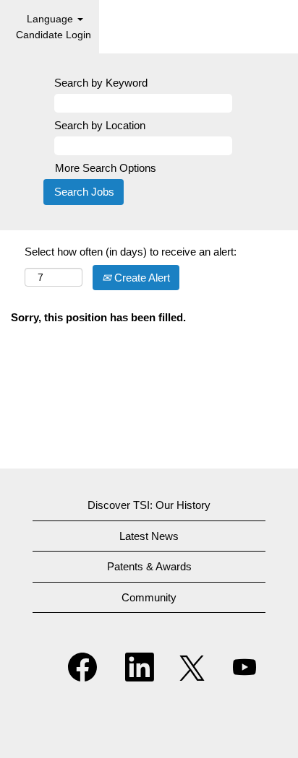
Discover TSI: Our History (149, 505)
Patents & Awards (149, 566)
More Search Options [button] (105, 168)
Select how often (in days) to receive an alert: (131, 251)
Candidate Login (53, 34)
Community (149, 597)
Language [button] (51, 19)
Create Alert (140, 277)
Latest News (149, 536)
